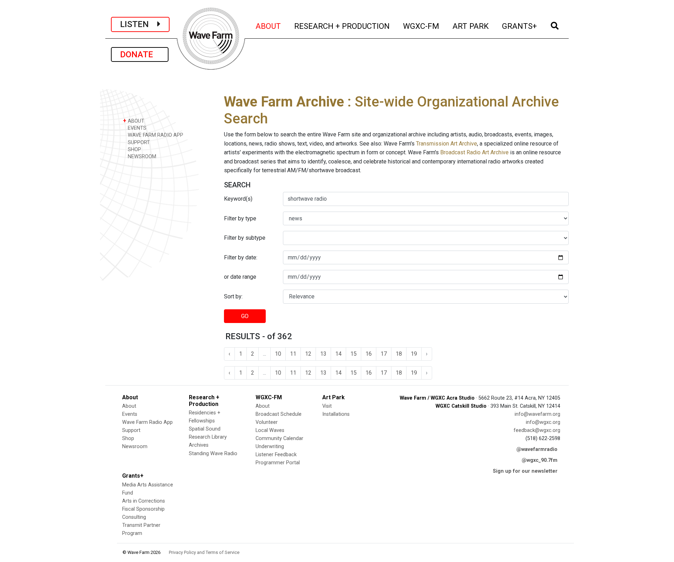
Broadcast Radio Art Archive (474, 152)
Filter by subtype (244, 237)
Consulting (134, 517)
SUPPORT (138, 143)
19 (414, 353)
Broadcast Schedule (279, 414)
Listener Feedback (276, 455)
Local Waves (270, 430)
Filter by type (240, 218)
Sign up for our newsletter (525, 471)
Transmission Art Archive (446, 143)
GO (245, 316)
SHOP (133, 150)
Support (131, 430)
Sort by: (233, 296)
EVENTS (136, 128)
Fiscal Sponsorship (143, 509)
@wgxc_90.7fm (539, 460)
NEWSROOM (141, 157)
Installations (336, 414)
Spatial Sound (204, 429)
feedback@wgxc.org (537, 430)
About (129, 406)
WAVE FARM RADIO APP (154, 135)
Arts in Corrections (143, 501)
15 (353, 353)
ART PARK (470, 26)
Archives (199, 445)
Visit (327, 406)
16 (368, 353)
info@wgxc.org (543, 422)
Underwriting (270, 447)
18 (399, 353)
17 (384, 353)
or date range (240, 276)
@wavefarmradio (536, 449)
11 (293, 353)
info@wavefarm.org (537, 414)
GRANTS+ (520, 26)
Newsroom (134, 447)
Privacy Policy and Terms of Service (204, 552)
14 (338, 353)
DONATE (139, 54)
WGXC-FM (421, 26)
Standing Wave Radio (213, 454)
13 (323, 353)
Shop (128, 438)
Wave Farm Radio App (147, 422)
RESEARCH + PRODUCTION (342, 26)
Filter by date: (240, 257)
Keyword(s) (238, 198)
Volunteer (267, 422)
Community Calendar (279, 438)
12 (308, 353)
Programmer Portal (278, 463)
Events (129, 414)
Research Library (208, 437)
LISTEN (138, 24)
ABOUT (268, 26)
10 (278, 353)
